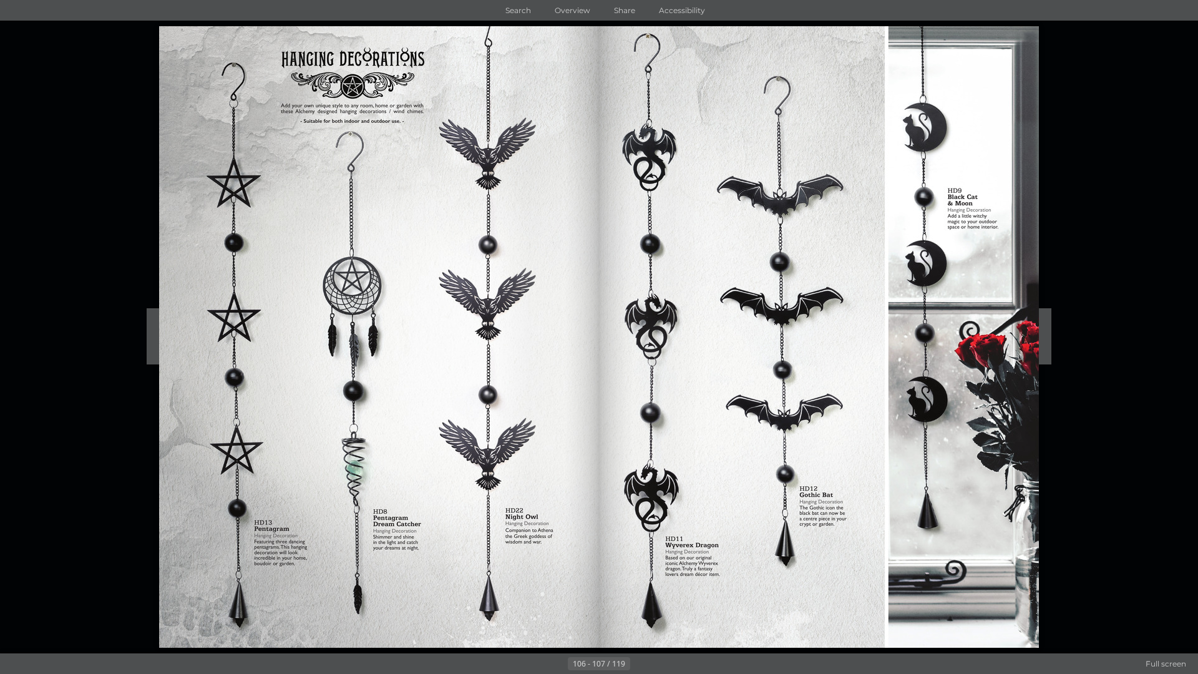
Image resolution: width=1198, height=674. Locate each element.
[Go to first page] (538, 664)
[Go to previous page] (558, 664)
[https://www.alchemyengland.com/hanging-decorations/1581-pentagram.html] (231, 335)
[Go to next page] (640, 664)
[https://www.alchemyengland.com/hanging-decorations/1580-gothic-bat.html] (782, 315)
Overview (572, 10)
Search (518, 10)
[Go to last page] (660, 664)
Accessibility (682, 10)
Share (624, 10)
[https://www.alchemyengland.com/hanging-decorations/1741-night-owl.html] (489, 337)
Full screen (1166, 663)
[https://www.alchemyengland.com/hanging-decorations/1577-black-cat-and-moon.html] (927, 286)
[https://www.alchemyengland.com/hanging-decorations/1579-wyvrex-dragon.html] (653, 334)
